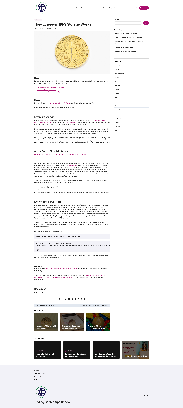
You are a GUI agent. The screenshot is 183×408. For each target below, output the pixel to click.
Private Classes (119, 110)
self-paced (118, 118)
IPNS (56, 28)
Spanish (117, 122)
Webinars (36, 370)
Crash (116, 81)
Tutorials (117, 126)
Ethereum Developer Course (46, 90)
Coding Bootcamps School (52, 402)
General (117, 93)
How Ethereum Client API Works (59, 103)
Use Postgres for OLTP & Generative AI (125, 51)
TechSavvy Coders (39, 373)
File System (118, 89)
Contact (116, 8)
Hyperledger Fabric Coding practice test (126, 33)
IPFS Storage (51, 28)
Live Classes (103, 8)
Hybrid (117, 97)
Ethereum (44, 28)
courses (117, 77)
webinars (117, 130)
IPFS (67, 122)
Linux (116, 101)
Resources (118, 114)
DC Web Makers (38, 376)
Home (77, 8)
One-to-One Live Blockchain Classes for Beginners (72, 154)
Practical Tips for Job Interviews (124, 47)
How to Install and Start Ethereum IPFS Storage (61, 268)
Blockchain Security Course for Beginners (51, 92)
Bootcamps (84, 8)
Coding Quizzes (119, 73)
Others (117, 106)
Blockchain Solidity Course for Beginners (50, 88)
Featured (117, 85)
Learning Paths (94, 8)
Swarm (72, 122)
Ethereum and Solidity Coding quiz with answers (128, 37)
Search (116, 20)
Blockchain (38, 19)
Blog (110, 8)
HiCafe (36, 379)
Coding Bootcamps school (42, 154)
